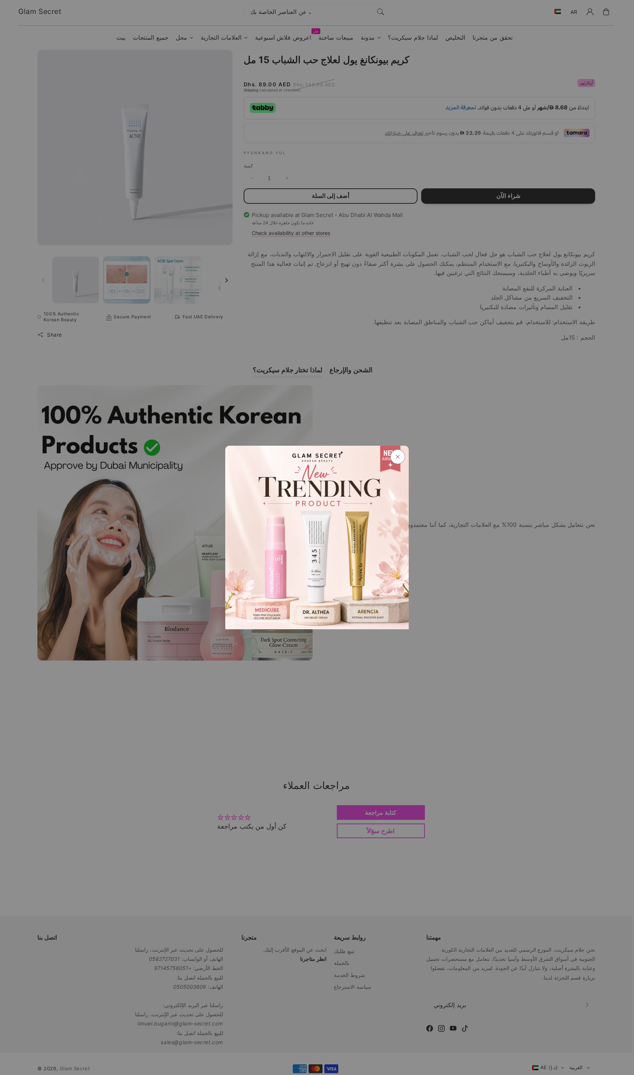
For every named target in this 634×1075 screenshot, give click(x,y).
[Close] (397, 456)
